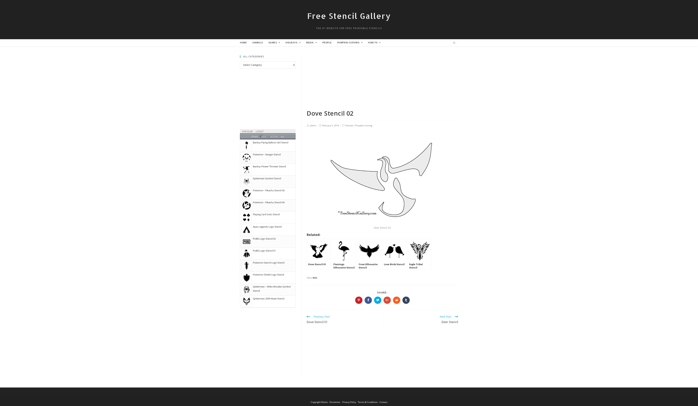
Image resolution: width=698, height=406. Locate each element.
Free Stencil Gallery (349, 16)
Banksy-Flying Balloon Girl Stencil (270, 142)
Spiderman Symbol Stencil (267, 178)
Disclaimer (335, 402)
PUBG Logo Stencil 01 (264, 250)
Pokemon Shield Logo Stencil (268, 274)
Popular (247, 131)
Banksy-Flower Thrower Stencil (269, 166)
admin (313, 125)
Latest (260, 131)
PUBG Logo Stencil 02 (264, 238)
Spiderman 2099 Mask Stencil (268, 298)
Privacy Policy (349, 402)
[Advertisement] (382, 82)
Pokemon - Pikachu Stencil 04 (268, 202)
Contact (383, 402)
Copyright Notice (319, 402)
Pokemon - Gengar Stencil (267, 154)
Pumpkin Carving (363, 125)
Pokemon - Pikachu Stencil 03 (268, 190)
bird (315, 277)
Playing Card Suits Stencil (266, 214)
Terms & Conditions (368, 402)
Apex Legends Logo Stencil (267, 226)
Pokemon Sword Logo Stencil (268, 262)
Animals (349, 125)
